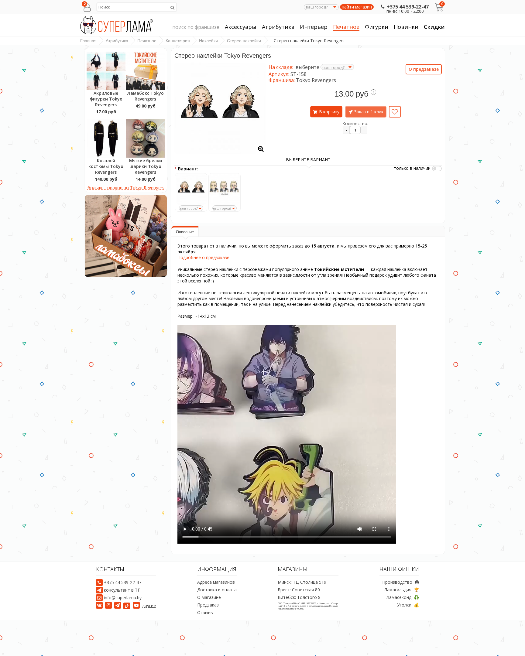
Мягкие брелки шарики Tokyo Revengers (145, 166)
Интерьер (314, 26)
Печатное (346, 26)
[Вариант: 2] (224, 189)
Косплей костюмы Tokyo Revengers (105, 166)
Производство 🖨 (400, 582)
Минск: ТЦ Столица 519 (302, 582)
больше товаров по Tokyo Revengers (126, 187)
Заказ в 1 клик (368, 111)
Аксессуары (240, 26)
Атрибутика (278, 26)
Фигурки (376, 26)
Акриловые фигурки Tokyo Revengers (106, 99)
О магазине (209, 597)
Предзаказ (208, 605)
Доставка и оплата (217, 590)
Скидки (434, 26)
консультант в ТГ (122, 590)
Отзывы (205, 612)
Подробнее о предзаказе (203, 257)
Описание (185, 232)
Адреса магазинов (216, 582)
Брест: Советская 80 (299, 590)
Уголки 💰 (408, 605)
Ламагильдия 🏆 (401, 590)
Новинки (406, 26)
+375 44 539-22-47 (407, 6)
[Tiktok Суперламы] (127, 605)
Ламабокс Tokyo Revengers (145, 96)
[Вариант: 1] (191, 189)
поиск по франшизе (195, 27)
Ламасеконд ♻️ (402, 597)
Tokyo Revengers (316, 80)
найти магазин (357, 7)
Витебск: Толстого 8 (299, 597)
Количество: (355, 123)
